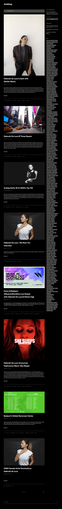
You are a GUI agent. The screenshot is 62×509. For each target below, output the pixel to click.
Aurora (56, 72)
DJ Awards (48, 121)
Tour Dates (52, 283)
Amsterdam (48, 51)
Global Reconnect (49, 148)
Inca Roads (53, 164)
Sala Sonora (49, 253)
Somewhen (48, 264)
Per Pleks (51, 234)
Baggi (47, 75)
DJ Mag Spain (55, 121)
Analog (5, 190)
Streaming (48, 275)
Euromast (53, 134)
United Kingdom (49, 291)
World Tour (55, 307)
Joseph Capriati (55, 172)
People (48, 234)
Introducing (49, 167)
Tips (52, 280)
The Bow (48, 277)
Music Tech (48, 215)
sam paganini (53, 253)
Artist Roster (49, 72)
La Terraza (48, 180)
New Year (48, 221)
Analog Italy (19, 100)
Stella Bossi (52, 272)
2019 (47, 40)
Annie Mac (48, 67)
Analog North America (50, 59)
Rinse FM (53, 248)
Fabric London (53, 137)
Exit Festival (49, 137)
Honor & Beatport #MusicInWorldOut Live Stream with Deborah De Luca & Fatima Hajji (19, 294)
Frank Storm (49, 145)
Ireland (52, 167)
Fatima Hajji (48, 140)
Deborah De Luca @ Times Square (18, 136)
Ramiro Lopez (53, 242)
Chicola (54, 99)
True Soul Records (49, 288)
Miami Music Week (54, 202)
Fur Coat (55, 145)
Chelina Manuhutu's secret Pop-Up (52, 29)
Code (47, 105)
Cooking (54, 107)
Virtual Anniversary (50, 302)
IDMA (47, 164)
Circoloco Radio (49, 102)
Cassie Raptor (52, 94)
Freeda (52, 145)
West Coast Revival (50, 307)
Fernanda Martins (54, 140)
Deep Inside (48, 118)
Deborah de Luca (8, 100)
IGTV (49, 164)
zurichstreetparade (50, 310)
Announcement (53, 67)
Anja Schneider (54, 64)
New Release (23, 100)
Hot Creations (49, 159)
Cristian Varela (49, 110)
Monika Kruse (49, 210)
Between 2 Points (52, 83)
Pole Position (49, 237)
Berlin (48, 83)
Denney (56, 118)
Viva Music (55, 302)
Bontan (52, 86)
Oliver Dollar (54, 226)
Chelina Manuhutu (49, 99)
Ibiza (52, 161)
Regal (54, 245)
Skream (48, 261)
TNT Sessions (55, 280)
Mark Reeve (54, 194)
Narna (56, 215)
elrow (51, 132)
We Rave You (19, 261)
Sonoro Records (53, 264)
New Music (52, 218)
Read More (5, 95)
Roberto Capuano (54, 250)
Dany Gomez (55, 113)
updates (56, 291)
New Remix (27, 100)
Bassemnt (55, 75)
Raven (48, 245)
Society (55, 261)
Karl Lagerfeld (49, 175)
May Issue (48, 199)
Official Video (49, 226)
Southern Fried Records (50, 269)
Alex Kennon (54, 45)
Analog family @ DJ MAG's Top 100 (18, 188)
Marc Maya (53, 191)
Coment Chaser (51, 105)
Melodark (51, 199)
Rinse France (49, 250)
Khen (57, 175)
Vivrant (48, 304)
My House (52, 215)
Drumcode (48, 126)
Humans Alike (49, 161)
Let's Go (56, 183)
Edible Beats (48, 129)
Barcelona (51, 75)
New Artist (48, 218)
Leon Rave (52, 183)
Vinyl (53, 299)
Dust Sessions (53, 126)
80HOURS (56, 40)
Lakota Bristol (53, 180)
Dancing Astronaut (50, 113)
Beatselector (49, 80)
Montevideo (53, 210)
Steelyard (48, 272)
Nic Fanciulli (52, 221)
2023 (49, 40)
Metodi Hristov (49, 202)
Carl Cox (48, 94)
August (53, 72)
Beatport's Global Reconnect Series (18, 416)
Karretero (53, 175)
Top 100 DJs (48, 283)
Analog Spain (14, 100)
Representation (49, 248)
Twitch (57, 288)
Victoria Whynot (49, 299)
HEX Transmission (49, 156)
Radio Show (48, 242)
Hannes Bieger (49, 153)
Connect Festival (49, 107)
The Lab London (52, 277)
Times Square (14, 156)
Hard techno (54, 153)
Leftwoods (48, 183)
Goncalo (54, 148)
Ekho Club (52, 129)
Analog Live (53, 56)
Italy (55, 167)
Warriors (56, 304)
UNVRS (53, 291)
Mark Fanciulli (49, 194)
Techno (24, 156)
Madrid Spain (49, 191)
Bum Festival (49, 91)
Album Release (49, 45)
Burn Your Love (53, 91)
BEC (52, 80)
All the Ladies (49, 48)
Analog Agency (19, 156)
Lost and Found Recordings (51, 188)
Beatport (52, 78)
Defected (52, 118)
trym (54, 288)
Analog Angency (49, 53)
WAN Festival (52, 304)
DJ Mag (52, 121)
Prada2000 (53, 237)
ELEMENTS (48, 132)
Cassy (56, 94)
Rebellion (50, 245)
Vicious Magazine (49, 296)
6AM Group (52, 40)
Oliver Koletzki (49, 229)
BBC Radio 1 (48, 78)
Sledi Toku (51, 261)
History (54, 156)
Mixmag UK (48, 207)
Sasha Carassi (49, 256)
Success (52, 275)
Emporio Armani (49, 134)
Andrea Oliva (49, 64)
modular (52, 207)
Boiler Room (48, 86)
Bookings (55, 86)
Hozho (53, 159)
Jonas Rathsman (49, 172)
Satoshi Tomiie (54, 256)
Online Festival (54, 229)
